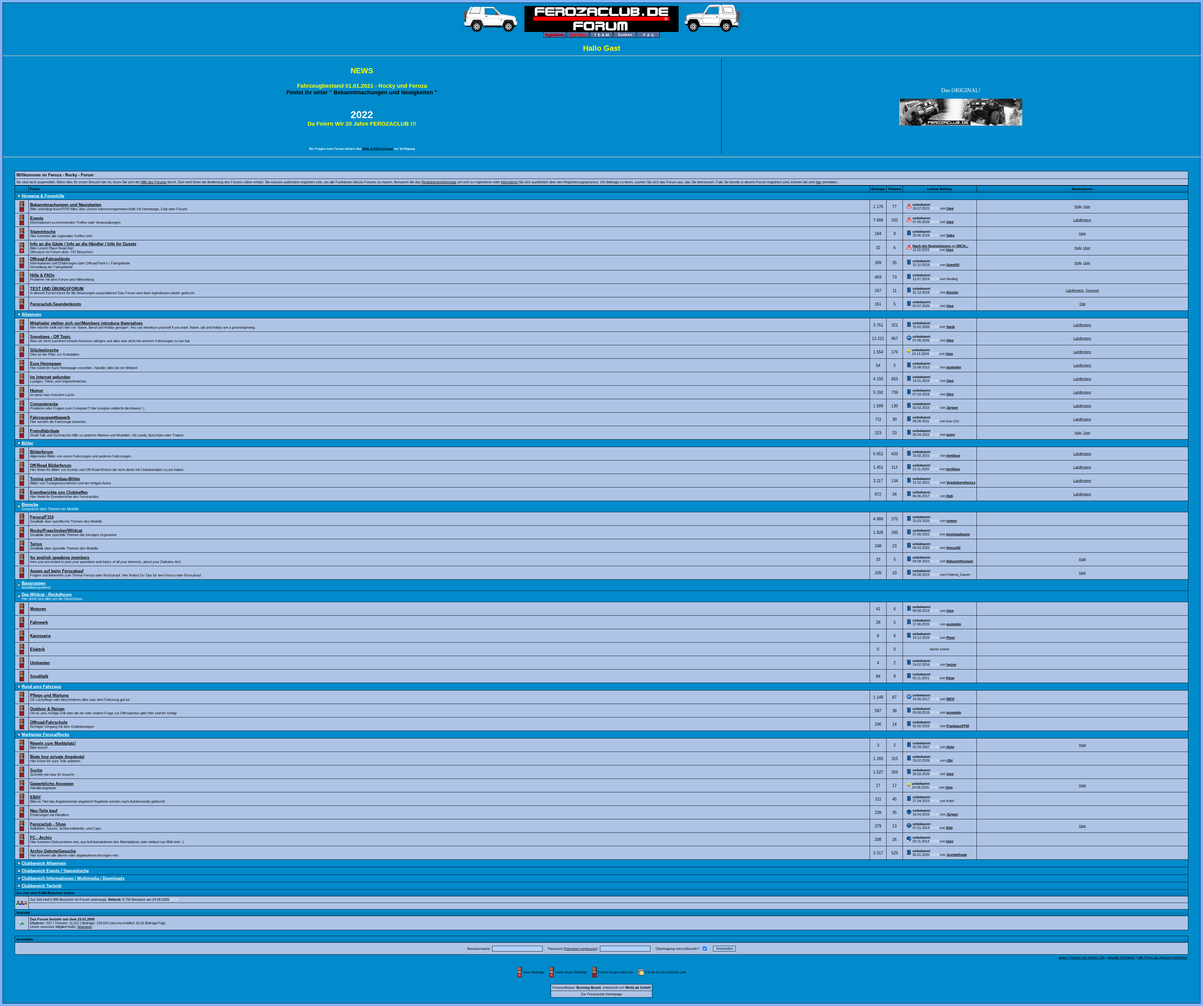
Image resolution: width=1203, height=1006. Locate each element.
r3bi (949, 760)
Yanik (950, 327)
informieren (509, 182)
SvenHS (952, 265)
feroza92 (953, 548)
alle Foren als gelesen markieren (1162, 957)
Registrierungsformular (439, 182)
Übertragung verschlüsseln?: (678, 949)
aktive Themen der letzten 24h (1082, 957)
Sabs (950, 235)
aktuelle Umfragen (1121, 957)
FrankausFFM (957, 726)
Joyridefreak (956, 855)
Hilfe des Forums (153, 182)
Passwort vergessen (580, 949)
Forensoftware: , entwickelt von (601, 987)
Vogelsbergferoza (960, 482)
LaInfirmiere (1082, 220)
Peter (950, 637)
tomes (951, 521)
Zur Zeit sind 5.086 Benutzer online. (45, 893)
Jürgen (952, 407)
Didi (1082, 304)
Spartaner (84, 927)
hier (818, 182)
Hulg (1078, 206)
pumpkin (953, 367)
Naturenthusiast (959, 561)
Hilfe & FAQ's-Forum (378, 148)
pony (950, 434)
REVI (950, 699)
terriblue (953, 455)
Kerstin (952, 292)
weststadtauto (958, 534)
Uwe (950, 208)
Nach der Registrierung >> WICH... (940, 246)
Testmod (1092, 290)
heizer (951, 664)
